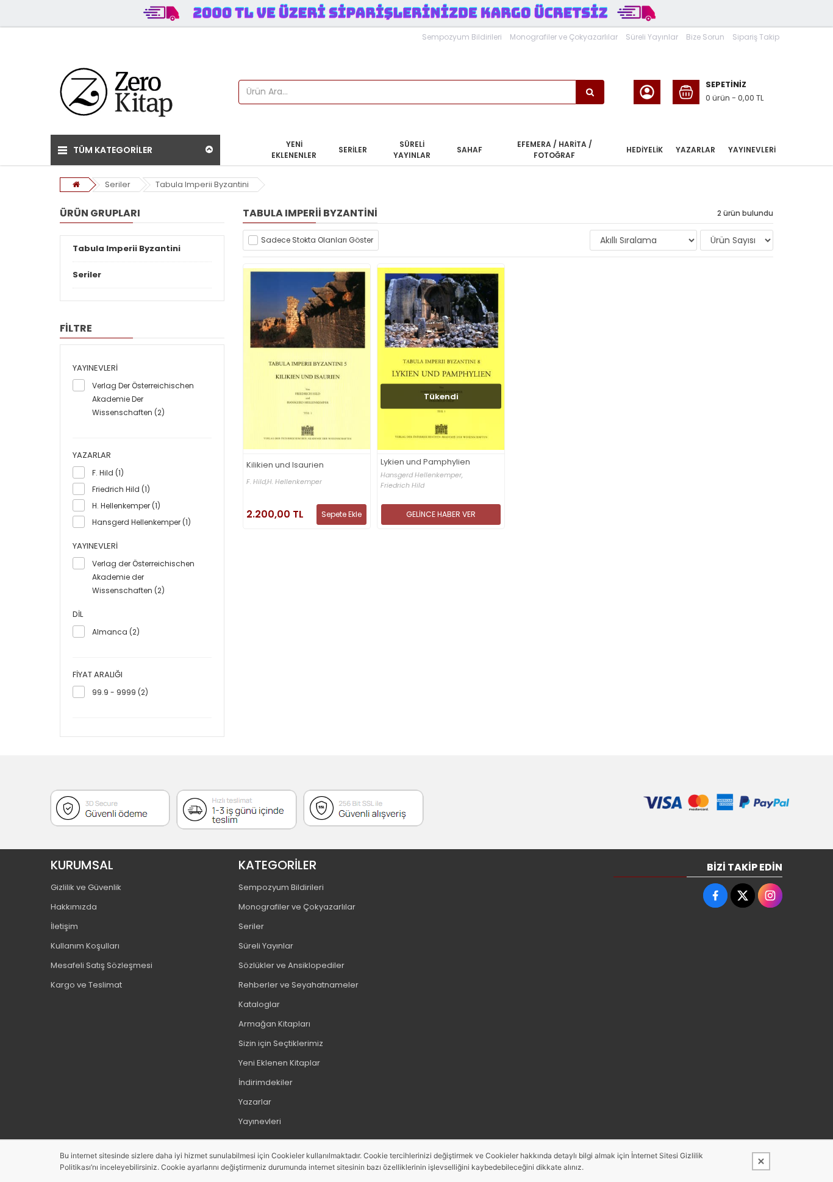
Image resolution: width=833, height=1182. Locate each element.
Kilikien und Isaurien (285, 465)
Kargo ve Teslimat (86, 985)
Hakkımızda (74, 907)
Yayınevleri (259, 1121)
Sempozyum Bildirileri (462, 37)
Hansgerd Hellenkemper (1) (141, 522)
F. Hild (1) (108, 473)
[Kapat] (761, 1161)
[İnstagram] (770, 895)
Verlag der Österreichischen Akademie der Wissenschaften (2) (143, 577)
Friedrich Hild (402, 485)
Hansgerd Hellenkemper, (422, 475)
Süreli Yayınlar (652, 37)
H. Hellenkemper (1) (126, 505)
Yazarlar (254, 1102)
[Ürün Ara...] (590, 92)
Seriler (117, 184)
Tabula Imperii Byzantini (202, 184)
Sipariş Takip (755, 37)
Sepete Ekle (341, 514)
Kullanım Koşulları (85, 946)
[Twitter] (743, 895)
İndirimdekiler (265, 1082)
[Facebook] (715, 895)
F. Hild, (256, 481)
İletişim (64, 926)
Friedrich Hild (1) (121, 489)
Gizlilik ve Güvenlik (86, 887)
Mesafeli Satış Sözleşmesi (101, 965)
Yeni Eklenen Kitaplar (279, 1063)
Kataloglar (259, 1004)
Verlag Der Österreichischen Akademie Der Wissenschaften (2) (143, 399)
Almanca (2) (116, 632)
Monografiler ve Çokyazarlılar (564, 37)
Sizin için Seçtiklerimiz (280, 1043)
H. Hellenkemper (294, 481)
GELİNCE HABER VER (441, 514)
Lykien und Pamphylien (425, 462)
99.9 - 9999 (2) (120, 692)
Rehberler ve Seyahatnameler (298, 985)
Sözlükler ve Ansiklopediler (291, 965)
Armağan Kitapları (274, 1024)
